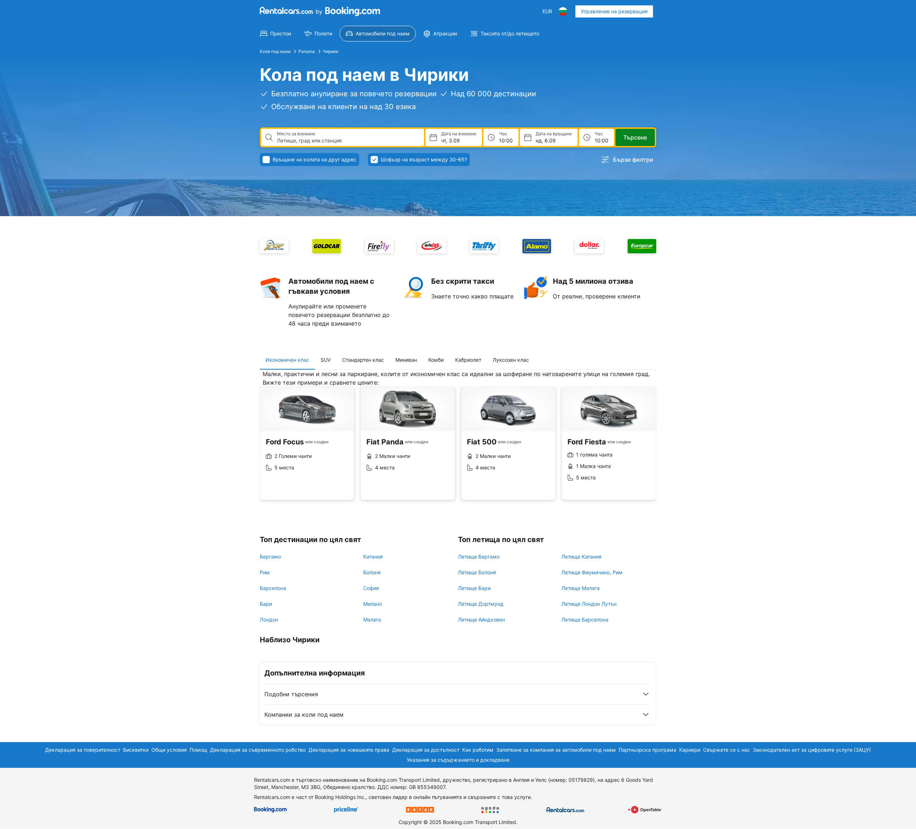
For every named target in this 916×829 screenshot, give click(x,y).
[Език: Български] (562, 11)
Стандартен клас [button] (363, 360)
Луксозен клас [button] (511, 360)
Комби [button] (436, 360)
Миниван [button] (406, 360)
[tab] (287, 360)
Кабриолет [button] (468, 360)
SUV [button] (326, 360)
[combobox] (347, 140)
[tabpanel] (458, 441)
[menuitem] (275, 34)
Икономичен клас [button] (287, 360)
